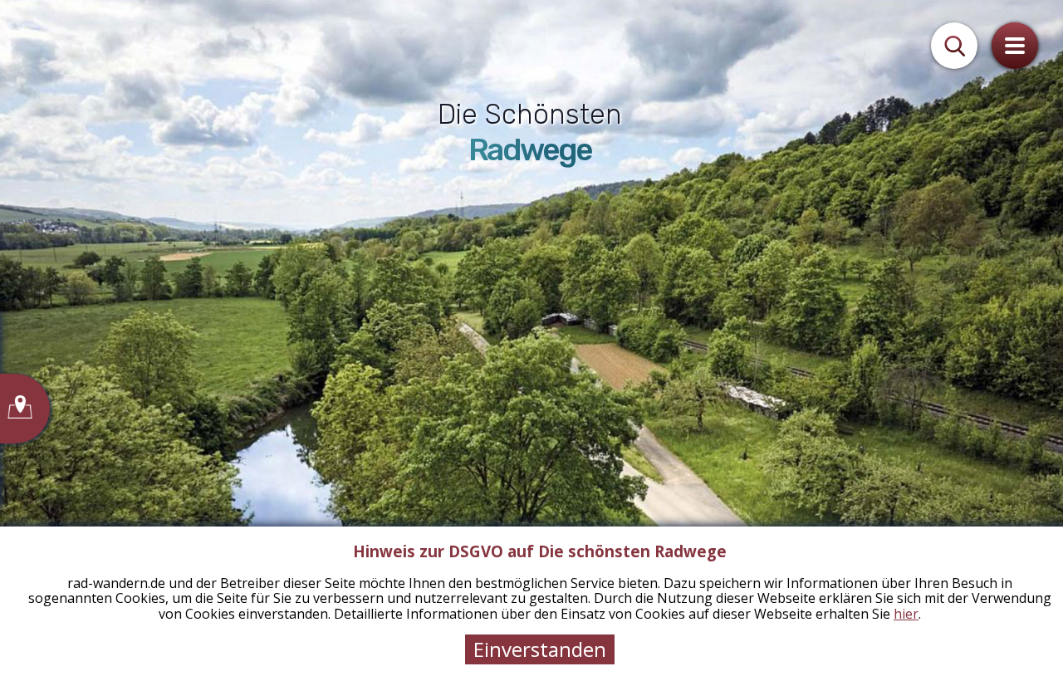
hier (906, 614)
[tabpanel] (531, 340)
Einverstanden (539, 649)
